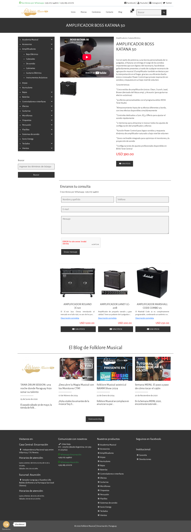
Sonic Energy (27, 139)
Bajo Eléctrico (32, 54)
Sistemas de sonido (30, 134)
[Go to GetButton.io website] (6, 529)
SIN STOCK (125, 164)
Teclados (26, 144)
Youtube (143, 3)
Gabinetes (30, 68)
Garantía (143, 455)
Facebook (131, 3)
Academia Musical (30, 40)
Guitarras (26, 111)
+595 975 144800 (51, 3)
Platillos (25, 130)
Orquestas (26, 120)
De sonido (30, 64)
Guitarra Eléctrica (134, 38)
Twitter (169, 3)
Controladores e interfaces (34, 102)
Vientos (25, 148)
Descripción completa (70, 318)
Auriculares (27, 88)
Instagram (156, 3)
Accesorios (27, 44)
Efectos (25, 106)
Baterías (25, 97)
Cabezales (30, 59)
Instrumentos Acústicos (36, 78)
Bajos (24, 92)
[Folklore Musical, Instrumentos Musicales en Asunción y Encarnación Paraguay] (35, 12)
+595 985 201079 (67, 3)
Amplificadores (29, 49)
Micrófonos (27, 116)
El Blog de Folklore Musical (95, 347)
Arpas (24, 83)
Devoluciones (145, 459)
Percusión (26, 125)
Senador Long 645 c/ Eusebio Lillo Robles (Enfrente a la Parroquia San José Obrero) (36, 483)
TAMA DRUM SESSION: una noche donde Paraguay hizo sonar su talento (36, 388)
